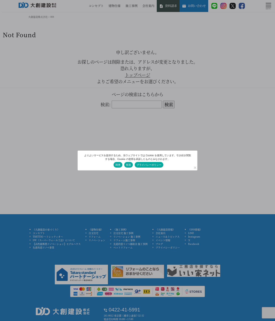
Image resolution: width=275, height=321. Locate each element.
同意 (117, 164)
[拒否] (195, 167)
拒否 (128, 164)
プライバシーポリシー (149, 164)
